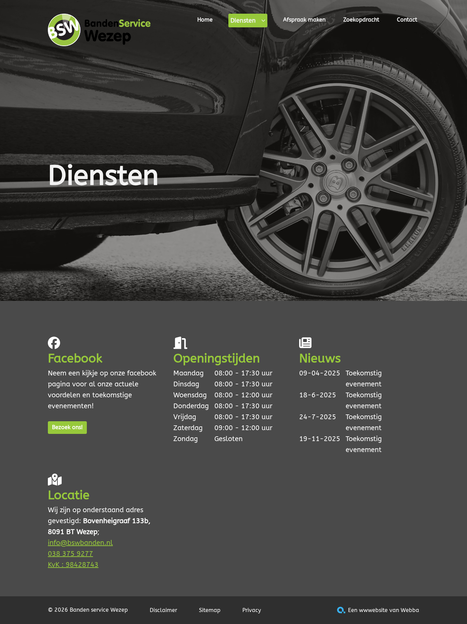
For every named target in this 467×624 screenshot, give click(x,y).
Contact (407, 19)
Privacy (251, 610)
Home (205, 19)
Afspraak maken (304, 19)
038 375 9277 (70, 554)
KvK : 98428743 (73, 565)
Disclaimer (163, 610)
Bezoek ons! (67, 427)
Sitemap (210, 610)
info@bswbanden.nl (80, 543)
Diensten (243, 20)
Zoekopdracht (361, 19)
